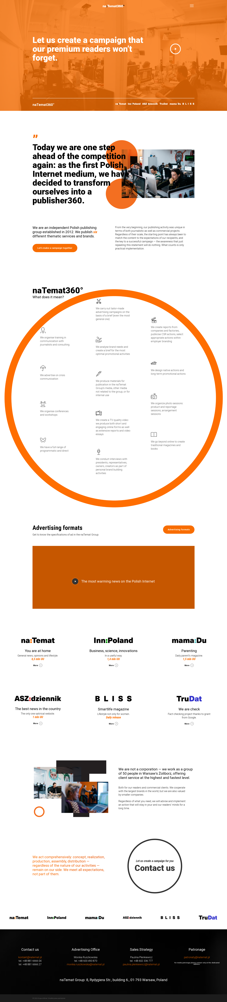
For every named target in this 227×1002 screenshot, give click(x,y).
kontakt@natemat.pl (30, 957)
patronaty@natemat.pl (197, 957)
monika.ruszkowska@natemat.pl (86, 964)
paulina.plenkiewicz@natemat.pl (141, 964)
